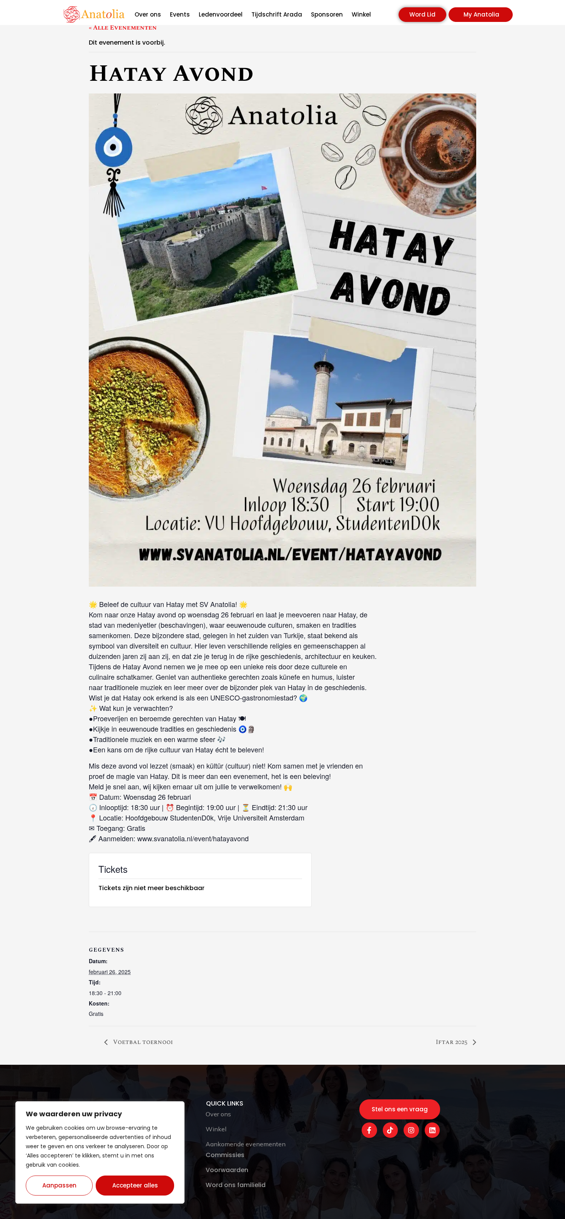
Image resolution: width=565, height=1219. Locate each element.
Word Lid (422, 14)
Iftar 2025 (452, 1042)
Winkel (361, 14)
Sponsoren (327, 14)
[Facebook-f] (369, 1130)
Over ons (148, 14)
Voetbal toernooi (142, 1042)
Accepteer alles (135, 1185)
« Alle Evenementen (123, 27)
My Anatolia (481, 14)
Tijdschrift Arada (276, 14)
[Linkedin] (432, 1130)
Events (180, 14)
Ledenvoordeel (221, 14)
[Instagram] (411, 1130)
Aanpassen (59, 1185)
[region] (99, 1152)
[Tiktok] (390, 1130)
